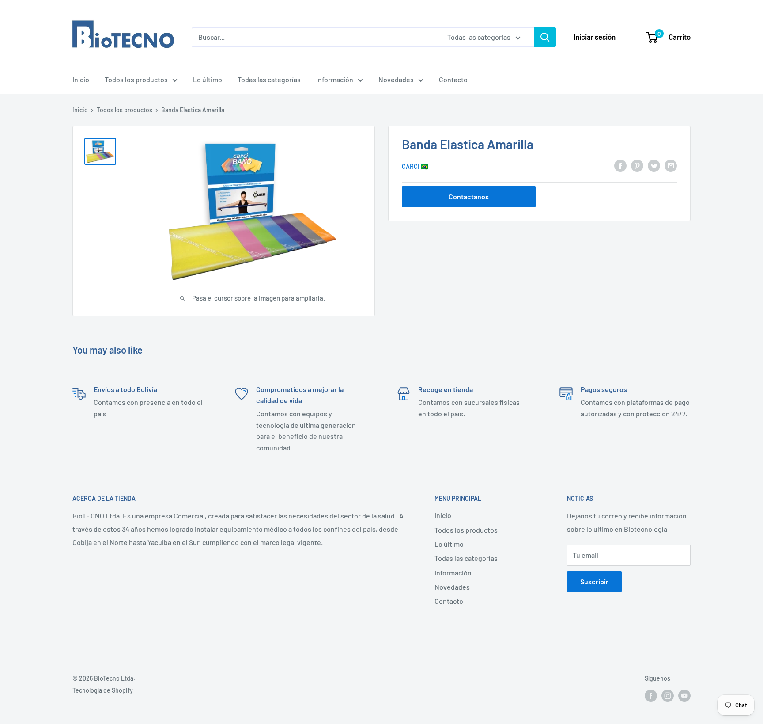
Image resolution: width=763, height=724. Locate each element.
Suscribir (594, 581)
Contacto (453, 79)
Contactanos (469, 196)
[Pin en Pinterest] (637, 165)
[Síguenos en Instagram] (667, 696)
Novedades (396, 79)
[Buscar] (545, 37)
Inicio (80, 79)
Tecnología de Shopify (102, 690)
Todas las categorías (269, 79)
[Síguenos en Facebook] (651, 696)
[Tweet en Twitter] (654, 165)
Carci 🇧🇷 (415, 166)
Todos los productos (136, 79)
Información (334, 79)
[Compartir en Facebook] (620, 165)
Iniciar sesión (595, 36)
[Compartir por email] (671, 165)
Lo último (207, 79)
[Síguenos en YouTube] (684, 696)
